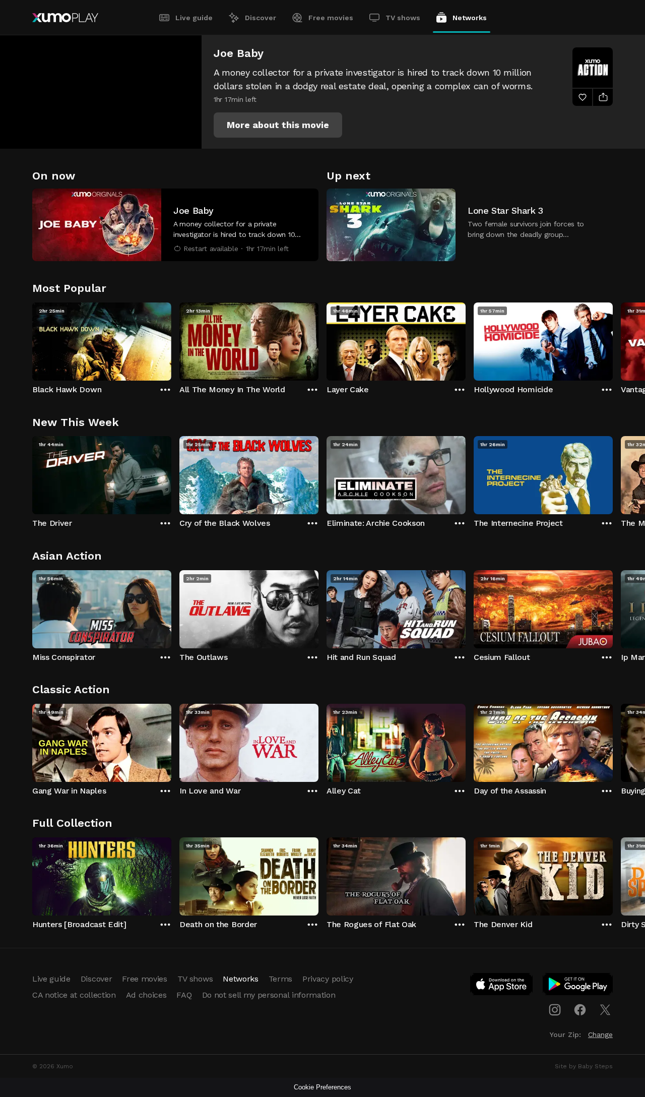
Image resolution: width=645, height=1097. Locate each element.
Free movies (330, 18)
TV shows (402, 18)
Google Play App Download (578, 986)
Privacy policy (327, 979)
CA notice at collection (74, 995)
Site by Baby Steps (584, 1066)
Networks (470, 18)
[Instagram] (554, 1009)
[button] (278, 125)
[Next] (613, 339)
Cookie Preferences (322, 1087)
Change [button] (600, 1034)
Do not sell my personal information (269, 995)
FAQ (183, 995)
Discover (260, 18)
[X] (605, 1009)
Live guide (194, 18)
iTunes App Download (502, 986)
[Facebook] (580, 1009)
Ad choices (146, 995)
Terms (280, 979)
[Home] (65, 17)
